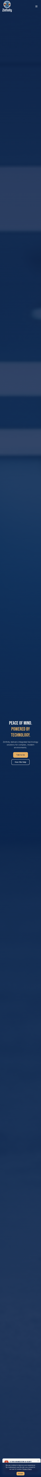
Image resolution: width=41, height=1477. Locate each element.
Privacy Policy (27, 1469)
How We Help (20, 762)
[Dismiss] (38, 1461)
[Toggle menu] (36, 6)
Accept (20, 1473)
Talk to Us (20, 755)
